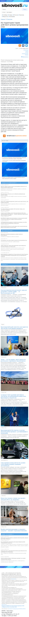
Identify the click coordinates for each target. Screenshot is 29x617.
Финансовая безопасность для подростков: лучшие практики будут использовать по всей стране (14, 227)
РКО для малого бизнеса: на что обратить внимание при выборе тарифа (13, 194)
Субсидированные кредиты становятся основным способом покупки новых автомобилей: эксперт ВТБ (14, 223)
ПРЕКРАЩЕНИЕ (25, 53)
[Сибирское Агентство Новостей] (14, 5)
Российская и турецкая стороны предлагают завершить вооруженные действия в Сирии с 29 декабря (14, 158)
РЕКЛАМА (19, 567)
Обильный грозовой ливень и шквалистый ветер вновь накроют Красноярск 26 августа (14, 538)
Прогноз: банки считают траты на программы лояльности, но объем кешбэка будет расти (14, 187)
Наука (2, 324)
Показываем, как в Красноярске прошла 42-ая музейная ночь (14, 240)
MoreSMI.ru (23, 608)
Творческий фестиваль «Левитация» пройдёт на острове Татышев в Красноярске (13, 559)
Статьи (3, 12)
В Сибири (5, 15)
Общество (5, 16)
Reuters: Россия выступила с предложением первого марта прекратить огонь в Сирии (13, 178)
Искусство (3, 392)
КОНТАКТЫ (10, 567)
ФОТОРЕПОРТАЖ (7, 230)
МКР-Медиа (9, 12)
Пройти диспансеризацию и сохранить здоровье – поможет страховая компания (14, 530)
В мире (10, 15)
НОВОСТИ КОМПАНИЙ (9, 182)
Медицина (3, 287)
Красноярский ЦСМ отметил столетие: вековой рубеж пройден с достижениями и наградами (14, 431)
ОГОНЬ (26, 52)
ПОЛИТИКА (25, 50)
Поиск (25, 9)
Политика (21, 15)
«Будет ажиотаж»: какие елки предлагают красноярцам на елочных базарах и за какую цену (13, 246)
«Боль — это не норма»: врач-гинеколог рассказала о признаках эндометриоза (13, 360)
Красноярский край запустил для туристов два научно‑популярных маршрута (14, 327)
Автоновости (4, 460)
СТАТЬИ (5, 264)
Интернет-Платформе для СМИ (15, 608)
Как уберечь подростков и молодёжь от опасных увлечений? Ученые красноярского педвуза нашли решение (14, 219)
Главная (3, 19)
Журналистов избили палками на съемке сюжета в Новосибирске (12, 234)
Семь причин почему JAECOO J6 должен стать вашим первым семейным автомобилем (13, 464)
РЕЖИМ (26, 55)
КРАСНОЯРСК (9, 1)
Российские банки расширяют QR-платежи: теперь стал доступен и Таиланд (13, 209)
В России (15, 15)
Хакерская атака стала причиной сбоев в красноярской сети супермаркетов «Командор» (14, 551)
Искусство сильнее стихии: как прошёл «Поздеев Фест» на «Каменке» (13, 498)
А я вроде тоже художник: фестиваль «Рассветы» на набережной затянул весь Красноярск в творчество (13, 396)
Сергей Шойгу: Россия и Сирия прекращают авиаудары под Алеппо (14, 161)
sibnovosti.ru (13, 579)
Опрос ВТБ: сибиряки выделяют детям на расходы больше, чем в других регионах (14, 202)
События (3, 495)
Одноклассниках (21, 136)
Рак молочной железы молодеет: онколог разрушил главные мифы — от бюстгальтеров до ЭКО (14, 291)
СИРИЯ (26, 51)
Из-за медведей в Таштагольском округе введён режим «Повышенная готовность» (13, 542)
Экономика (12, 16)
